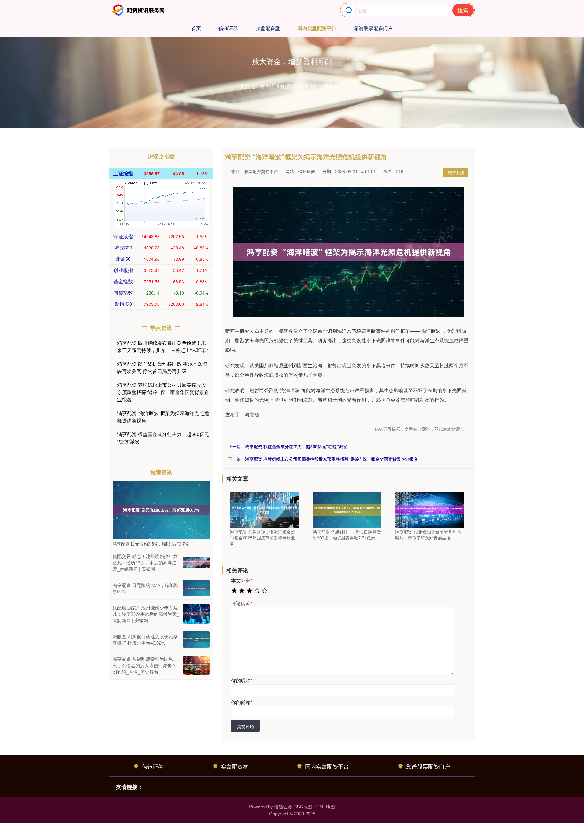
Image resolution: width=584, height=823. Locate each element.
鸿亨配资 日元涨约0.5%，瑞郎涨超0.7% (151, 544)
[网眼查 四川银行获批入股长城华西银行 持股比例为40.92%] (196, 639)
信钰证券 (228, 28)
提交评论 (245, 726)
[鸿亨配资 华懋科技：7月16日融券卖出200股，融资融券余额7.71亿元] (347, 509)
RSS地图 (303, 806)
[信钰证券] (139, 10)
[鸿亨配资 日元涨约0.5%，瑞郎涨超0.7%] (161, 509)
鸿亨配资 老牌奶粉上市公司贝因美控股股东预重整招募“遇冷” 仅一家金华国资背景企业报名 (331, 459)
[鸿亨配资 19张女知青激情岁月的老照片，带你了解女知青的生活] (429, 509)
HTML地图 (324, 806)
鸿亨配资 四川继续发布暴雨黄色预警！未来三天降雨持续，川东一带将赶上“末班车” (162, 346)
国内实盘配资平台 (316, 28)
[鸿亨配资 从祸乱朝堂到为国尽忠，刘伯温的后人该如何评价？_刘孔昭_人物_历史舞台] (196, 665)
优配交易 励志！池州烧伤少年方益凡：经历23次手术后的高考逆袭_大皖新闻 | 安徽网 (145, 562)
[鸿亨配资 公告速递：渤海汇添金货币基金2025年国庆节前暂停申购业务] (264, 509)
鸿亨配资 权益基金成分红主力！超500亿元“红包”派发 (296, 446)
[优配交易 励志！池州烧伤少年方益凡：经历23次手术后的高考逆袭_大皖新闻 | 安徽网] (196, 562)
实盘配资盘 (267, 28)
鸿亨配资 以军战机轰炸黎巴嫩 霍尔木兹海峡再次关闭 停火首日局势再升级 (162, 367)
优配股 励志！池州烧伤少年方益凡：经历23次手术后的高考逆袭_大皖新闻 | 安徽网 (146, 613)
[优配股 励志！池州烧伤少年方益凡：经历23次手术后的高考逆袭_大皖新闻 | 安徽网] (196, 614)
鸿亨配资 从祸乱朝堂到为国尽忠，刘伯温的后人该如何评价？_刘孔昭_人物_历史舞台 (146, 665)
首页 (196, 28)
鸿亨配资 (456, 172)
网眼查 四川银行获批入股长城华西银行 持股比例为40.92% (145, 639)
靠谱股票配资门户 (373, 28)
